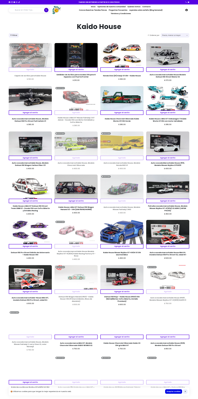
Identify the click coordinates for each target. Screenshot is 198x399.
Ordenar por (153, 35)
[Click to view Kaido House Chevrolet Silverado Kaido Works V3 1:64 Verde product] (121, 98)
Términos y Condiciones (121, 13)
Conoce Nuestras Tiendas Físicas (93, 10)
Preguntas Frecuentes (118, 10)
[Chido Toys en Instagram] (12, 2)
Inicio (93, 6)
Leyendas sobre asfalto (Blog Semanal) (146, 10)
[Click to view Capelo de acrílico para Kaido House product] (30, 55)
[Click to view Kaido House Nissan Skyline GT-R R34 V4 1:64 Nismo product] (30, 368)
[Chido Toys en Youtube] (14, 2)
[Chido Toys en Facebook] (9, 2)
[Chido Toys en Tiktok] (19, 2)
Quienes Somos (133, 6)
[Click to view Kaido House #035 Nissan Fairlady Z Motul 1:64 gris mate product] (121, 368)
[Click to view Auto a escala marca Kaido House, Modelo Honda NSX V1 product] (121, 143)
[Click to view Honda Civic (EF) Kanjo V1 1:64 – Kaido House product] (121, 55)
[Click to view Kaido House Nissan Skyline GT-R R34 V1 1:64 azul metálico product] (121, 232)
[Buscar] (46, 10)
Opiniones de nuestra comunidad (111, 6)
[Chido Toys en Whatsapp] (17, 2)
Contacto (146, 6)
